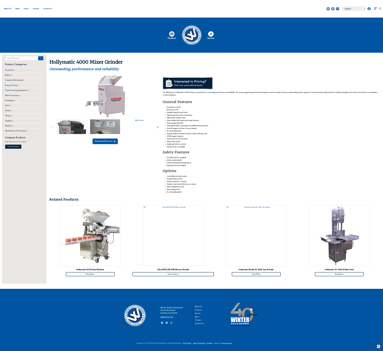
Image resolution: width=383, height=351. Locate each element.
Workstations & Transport (15, 131)
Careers (36, 9)
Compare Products (13, 146)
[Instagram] (337, 8)
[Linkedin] (332, 8)
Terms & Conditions (199, 343)
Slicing (7, 116)
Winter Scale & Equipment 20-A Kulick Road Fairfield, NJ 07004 (171, 310)
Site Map (209, 343)
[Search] (40, 58)
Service (198, 313)
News (17, 9)
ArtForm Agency (227, 343)
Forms (26, 9)
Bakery (8, 75)
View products (173, 274)
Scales (7, 110)
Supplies (8, 121)
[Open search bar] (380, 9)
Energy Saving (11, 85)
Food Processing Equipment (16, 90)
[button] (52, 127)
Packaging (9, 100)
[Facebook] (328, 8)
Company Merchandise (14, 80)
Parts (7, 105)
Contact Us (47, 9)
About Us (7, 9)
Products (198, 310)
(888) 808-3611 (166, 317)
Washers (8, 126)
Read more (90, 274)
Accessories (9, 70)
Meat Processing (11, 95)
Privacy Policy (187, 343)
